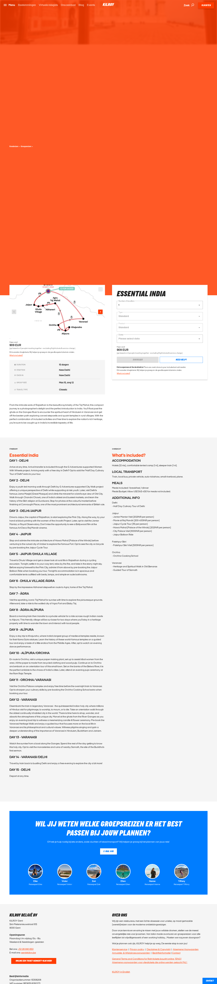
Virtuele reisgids (48, 5)
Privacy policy (137, 949)
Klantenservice (119, 949)
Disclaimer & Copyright (158, 949)
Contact (176, 953)
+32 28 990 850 (26, 949)
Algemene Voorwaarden (186, 949)
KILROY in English (121, 972)
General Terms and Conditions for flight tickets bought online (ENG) (146, 959)
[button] (160, 305)
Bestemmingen (27, 5)
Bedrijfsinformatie (161, 953)
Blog (81, 5)
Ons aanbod (68, 5)
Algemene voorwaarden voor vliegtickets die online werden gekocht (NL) (149, 962)
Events (91, 5)
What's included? (16, 355)
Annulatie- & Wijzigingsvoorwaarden (131, 953)
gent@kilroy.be (28, 952)
